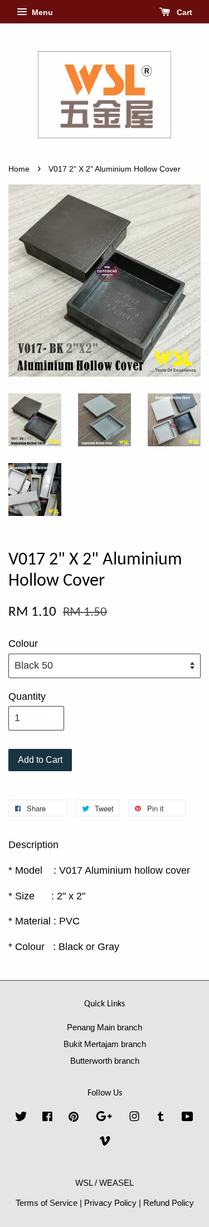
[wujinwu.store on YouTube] (187, 1118)
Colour (23, 643)
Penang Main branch (104, 1027)
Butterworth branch (104, 1060)
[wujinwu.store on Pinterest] (73, 1118)
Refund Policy (168, 1202)
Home (19, 169)
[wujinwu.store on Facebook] (47, 1118)
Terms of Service (46, 1202)
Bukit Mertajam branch (105, 1044)
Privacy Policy (110, 1202)
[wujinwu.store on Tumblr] (160, 1118)
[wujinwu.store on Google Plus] (104, 1118)
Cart (183, 12)
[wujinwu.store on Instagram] (134, 1118)
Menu (41, 12)
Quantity (27, 696)
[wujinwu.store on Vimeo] (105, 1142)
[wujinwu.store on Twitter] (21, 1118)
